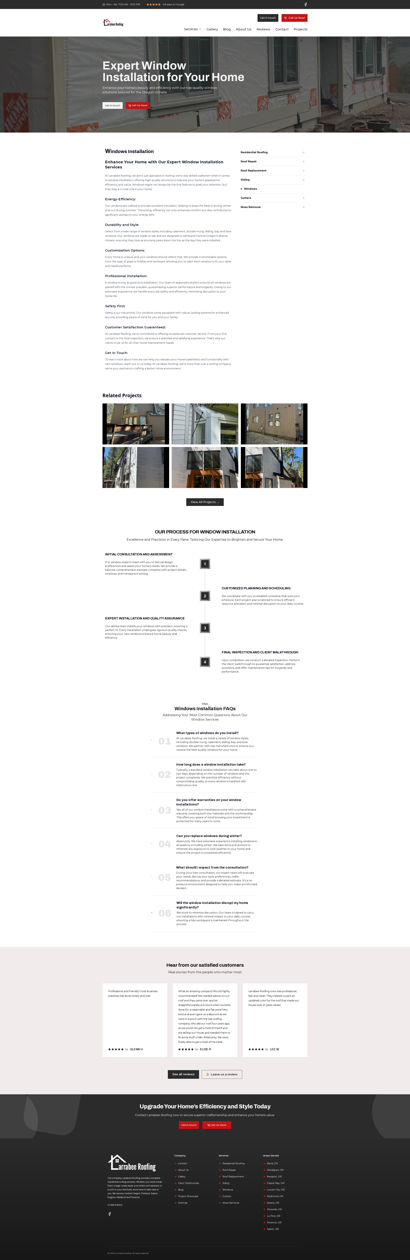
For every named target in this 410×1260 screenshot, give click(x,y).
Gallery (212, 29)
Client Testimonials (188, 1183)
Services (191, 29)
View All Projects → (205, 502)
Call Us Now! (297, 17)
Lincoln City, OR (276, 1189)
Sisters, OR (273, 1202)
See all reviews (183, 1074)
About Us (243, 29)
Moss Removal (230, 1202)
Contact (282, 29)
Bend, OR (272, 1163)
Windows (227, 1189)
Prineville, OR (274, 1209)
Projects (301, 29)
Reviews (263, 29)
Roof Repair (229, 1170)
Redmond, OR (275, 1196)
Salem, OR (273, 1229)
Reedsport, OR (275, 1170)
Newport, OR (274, 1176)
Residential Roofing (233, 1163)
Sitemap (183, 1202)
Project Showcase (188, 1196)
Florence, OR (274, 1222)
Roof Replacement (233, 1176)
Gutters (226, 1196)
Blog (227, 29)
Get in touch (268, 17)
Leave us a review (224, 1074)
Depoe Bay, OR (275, 1183)
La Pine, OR (273, 1216)
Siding (225, 1183)
